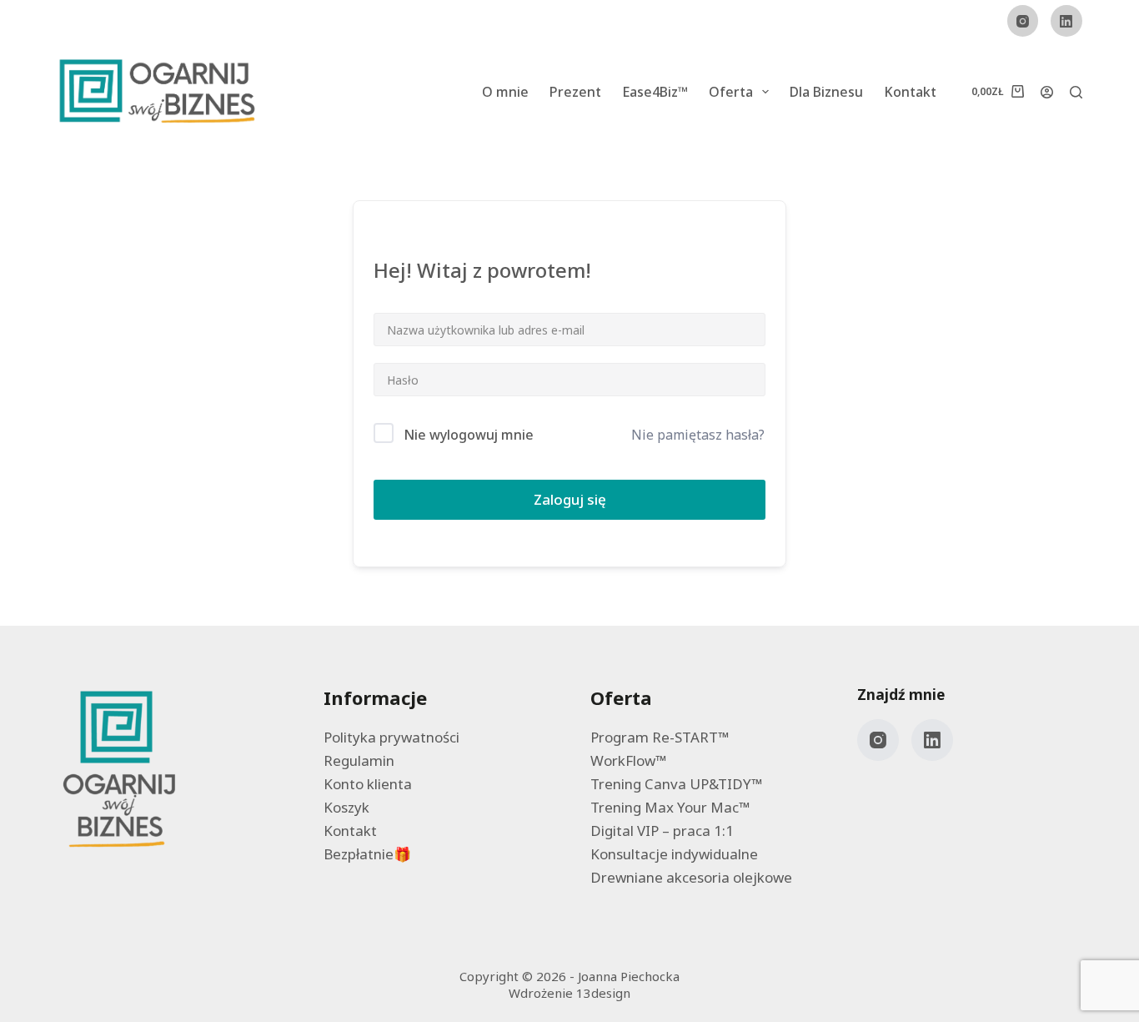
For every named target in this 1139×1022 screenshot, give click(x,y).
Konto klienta (368, 783)
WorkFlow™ (628, 760)
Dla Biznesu (826, 92)
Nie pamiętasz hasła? (698, 434)
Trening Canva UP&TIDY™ (676, 783)
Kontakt (910, 92)
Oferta (731, 92)
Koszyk (346, 807)
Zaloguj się (570, 499)
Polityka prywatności (391, 737)
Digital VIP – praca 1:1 (662, 830)
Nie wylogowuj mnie (469, 434)
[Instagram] (1023, 21)
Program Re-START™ (659, 737)
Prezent (575, 92)
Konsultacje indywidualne (674, 853)
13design (603, 992)
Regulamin (359, 760)
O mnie (505, 92)
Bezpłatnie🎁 (367, 853)
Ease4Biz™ (655, 92)
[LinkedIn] (1066, 21)
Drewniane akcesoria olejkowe (691, 877)
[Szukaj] (1076, 92)
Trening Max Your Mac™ (670, 807)
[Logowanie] (1047, 92)
